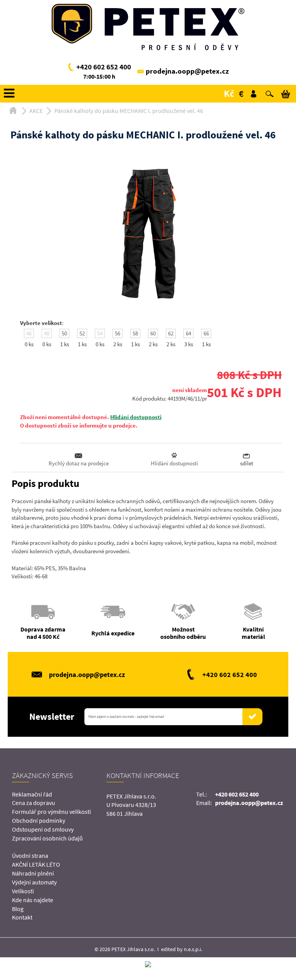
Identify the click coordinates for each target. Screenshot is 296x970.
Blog (18, 909)
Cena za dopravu (33, 803)
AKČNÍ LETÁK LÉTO (36, 864)
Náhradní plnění (33, 873)
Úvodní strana (30, 855)
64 (188, 333)
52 (82, 333)
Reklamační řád (32, 794)
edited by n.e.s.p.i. (181, 949)
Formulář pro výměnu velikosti (51, 811)
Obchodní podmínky (38, 820)
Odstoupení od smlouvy (43, 829)
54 (100, 333)
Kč (229, 93)
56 (117, 333)
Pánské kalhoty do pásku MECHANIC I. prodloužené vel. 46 (128, 111)
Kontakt (22, 917)
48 (46, 333)
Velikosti (23, 891)
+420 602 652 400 (103, 66)
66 (206, 333)
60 (153, 333)
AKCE (36, 111)
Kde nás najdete (32, 900)
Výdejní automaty (34, 882)
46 (29, 333)
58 (135, 333)
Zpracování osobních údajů (47, 838)
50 (64, 333)
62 (170, 333)
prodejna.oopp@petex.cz (187, 71)
